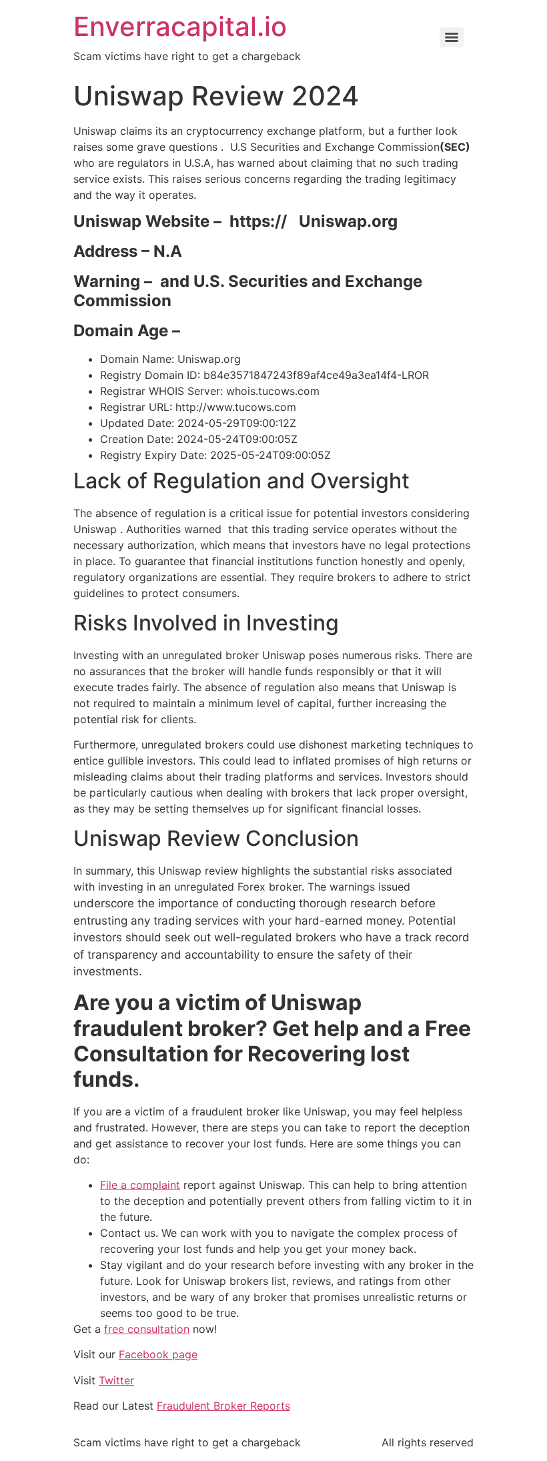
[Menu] (452, 37)
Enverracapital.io (180, 26)
